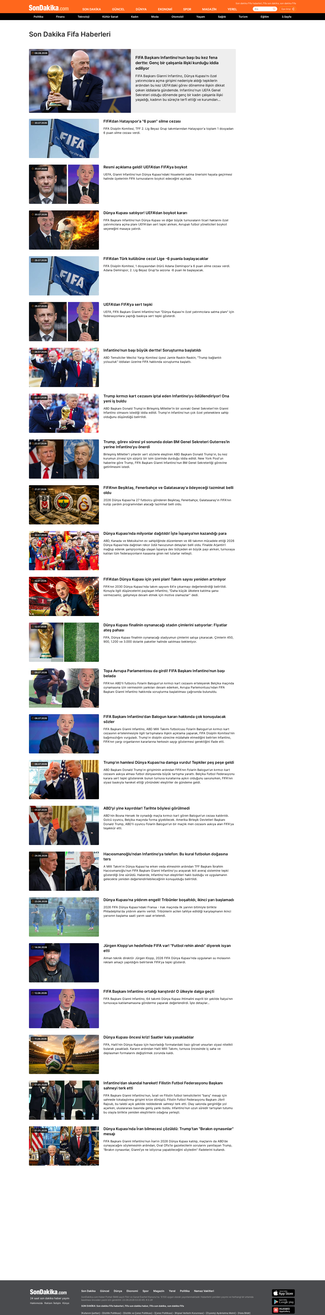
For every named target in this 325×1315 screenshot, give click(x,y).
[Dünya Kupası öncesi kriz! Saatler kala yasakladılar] (64, 1055)
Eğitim (265, 16)
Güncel (104, 1290)
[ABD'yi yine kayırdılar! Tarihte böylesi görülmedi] (64, 826)
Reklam (48, 1303)
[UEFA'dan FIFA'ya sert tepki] (64, 322)
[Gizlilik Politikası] (111, 1313)
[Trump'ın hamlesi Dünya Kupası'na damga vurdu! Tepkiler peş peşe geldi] (64, 780)
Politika (38, 16)
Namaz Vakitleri (204, 1290)
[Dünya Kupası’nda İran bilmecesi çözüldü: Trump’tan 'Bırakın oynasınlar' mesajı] (64, 1146)
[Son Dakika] (48, 8)
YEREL (232, 9)
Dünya (118, 1290)
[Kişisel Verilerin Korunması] (189, 1313)
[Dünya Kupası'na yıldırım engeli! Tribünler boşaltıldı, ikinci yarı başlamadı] (64, 917)
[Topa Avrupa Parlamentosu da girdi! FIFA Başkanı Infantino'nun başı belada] (64, 688)
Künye (65, 1303)
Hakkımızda (36, 1303)
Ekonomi (132, 1290)
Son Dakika (88, 1290)
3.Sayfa (286, 16)
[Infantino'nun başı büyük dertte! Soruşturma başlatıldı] (64, 368)
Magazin (158, 1290)
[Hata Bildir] (244, 1313)
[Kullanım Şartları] (90, 1313)
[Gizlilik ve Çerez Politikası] (137, 1313)
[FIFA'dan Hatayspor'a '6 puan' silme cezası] (64, 139)
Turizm (243, 16)
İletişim (57, 1303)
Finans (60, 16)
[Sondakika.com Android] (283, 1301)
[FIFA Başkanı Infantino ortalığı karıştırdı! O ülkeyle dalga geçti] (64, 1009)
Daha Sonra (171, 28)
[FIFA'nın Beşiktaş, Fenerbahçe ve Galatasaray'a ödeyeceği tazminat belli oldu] (64, 505)
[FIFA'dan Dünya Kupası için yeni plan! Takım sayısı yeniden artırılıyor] (64, 597)
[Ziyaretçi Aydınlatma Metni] (221, 1313)
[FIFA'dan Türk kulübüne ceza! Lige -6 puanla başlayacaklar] (64, 276)
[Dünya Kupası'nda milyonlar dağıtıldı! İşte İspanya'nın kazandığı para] (64, 551)
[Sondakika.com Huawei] (283, 1310)
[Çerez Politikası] (163, 1313)
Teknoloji (84, 16)
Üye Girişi (286, 9)
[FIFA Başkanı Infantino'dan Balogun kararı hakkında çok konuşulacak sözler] (64, 734)
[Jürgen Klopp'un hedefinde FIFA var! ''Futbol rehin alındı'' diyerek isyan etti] (64, 963)
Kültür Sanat (110, 16)
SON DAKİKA (91, 9)
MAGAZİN (209, 9)
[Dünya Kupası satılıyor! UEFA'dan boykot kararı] (64, 230)
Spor (146, 1290)
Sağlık (222, 16)
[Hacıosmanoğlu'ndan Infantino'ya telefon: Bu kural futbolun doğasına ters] (64, 871)
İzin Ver (194, 28)
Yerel (172, 1290)
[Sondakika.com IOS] (283, 1292)
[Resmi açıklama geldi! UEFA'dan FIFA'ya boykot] (64, 184)
